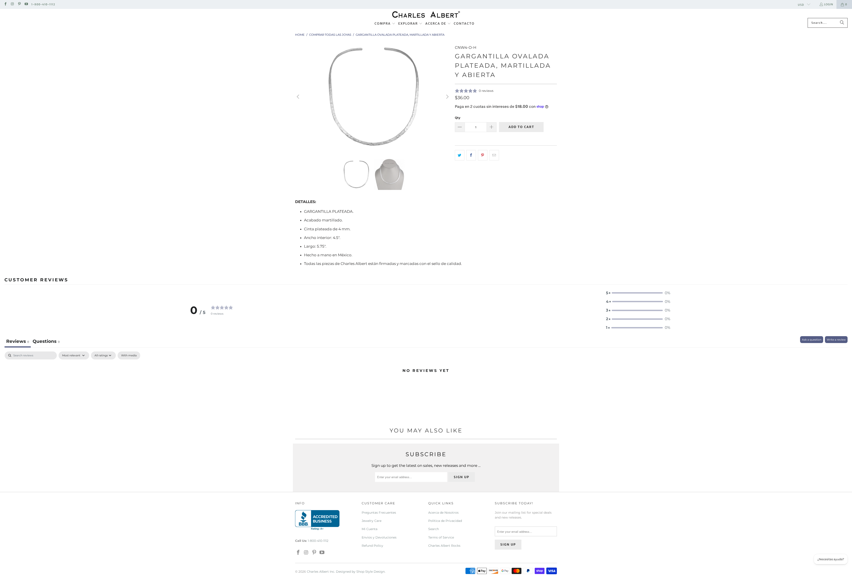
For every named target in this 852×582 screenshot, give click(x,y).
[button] (385, 24)
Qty (457, 117)
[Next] (447, 96)
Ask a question (811, 339)
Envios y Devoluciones (379, 537)
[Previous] (298, 96)
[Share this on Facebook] (471, 155)
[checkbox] (129, 355)
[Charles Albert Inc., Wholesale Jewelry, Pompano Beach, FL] (317, 520)
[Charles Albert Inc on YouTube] (26, 4)
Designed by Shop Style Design (360, 572)
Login (828, 4)
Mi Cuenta (369, 529)
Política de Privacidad (445, 521)
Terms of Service (441, 537)
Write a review (836, 339)
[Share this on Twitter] (459, 155)
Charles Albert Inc (320, 572)
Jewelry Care (371, 521)
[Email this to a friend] (494, 155)
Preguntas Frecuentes (379, 513)
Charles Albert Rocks (444, 546)
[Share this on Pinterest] (482, 155)
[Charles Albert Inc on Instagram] (12, 4)
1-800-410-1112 (43, 4)
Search (433, 529)
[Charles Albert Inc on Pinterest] (19, 4)
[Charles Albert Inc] (426, 14)
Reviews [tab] (17, 341)
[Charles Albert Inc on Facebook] (5, 4)
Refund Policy (372, 546)
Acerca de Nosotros (443, 513)
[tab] (46, 341)
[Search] (842, 23)
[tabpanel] (426, 385)
